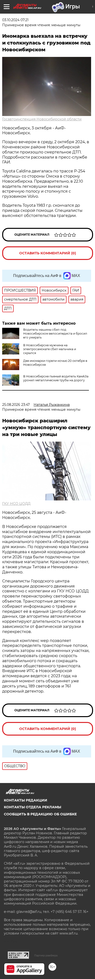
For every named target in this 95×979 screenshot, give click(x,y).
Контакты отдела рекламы (32, 807)
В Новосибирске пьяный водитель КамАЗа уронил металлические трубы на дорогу (55, 378)
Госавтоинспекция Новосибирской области (42, 119)
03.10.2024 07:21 (15, 20)
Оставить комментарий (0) (47, 253)
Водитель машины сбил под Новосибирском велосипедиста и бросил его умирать (55, 333)
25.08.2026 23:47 (16, 404)
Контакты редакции (25, 800)
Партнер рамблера (45, 955)
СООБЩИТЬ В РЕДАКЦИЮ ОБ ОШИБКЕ (40, 814)
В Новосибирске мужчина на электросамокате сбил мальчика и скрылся (49, 349)
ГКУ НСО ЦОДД (16, 503)
